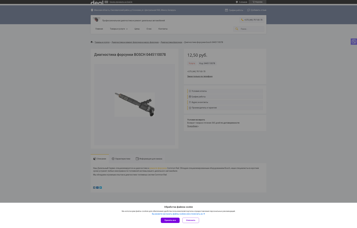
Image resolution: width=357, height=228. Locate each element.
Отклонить (190, 220)
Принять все (170, 220)
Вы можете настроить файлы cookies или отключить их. (177, 214)
